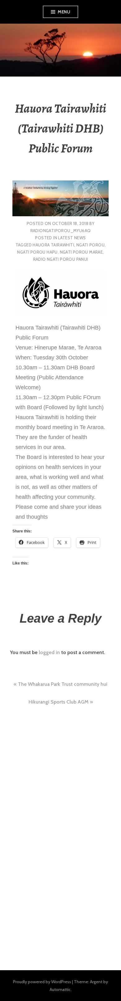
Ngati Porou (90, 244)
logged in (49, 652)
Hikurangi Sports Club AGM (58, 702)
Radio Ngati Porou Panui (60, 259)
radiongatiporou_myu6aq (60, 230)
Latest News (72, 237)
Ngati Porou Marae (81, 252)
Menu (64, 12)
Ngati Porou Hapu (37, 252)
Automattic (60, 989)
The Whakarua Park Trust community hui (62, 684)
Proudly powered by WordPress (42, 982)
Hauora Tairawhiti (53, 244)
